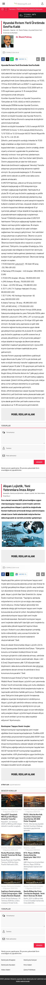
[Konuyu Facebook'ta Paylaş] (3, 59)
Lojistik (32, 848)
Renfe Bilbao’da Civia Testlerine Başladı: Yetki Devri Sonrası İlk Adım (34, 893)
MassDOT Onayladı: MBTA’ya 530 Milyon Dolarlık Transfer (9, 816)
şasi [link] (17, 758)
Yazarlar (12, 30)
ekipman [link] (39, 666)
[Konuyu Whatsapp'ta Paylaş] (12, 59)
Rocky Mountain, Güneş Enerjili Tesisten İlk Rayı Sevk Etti (11, 855)
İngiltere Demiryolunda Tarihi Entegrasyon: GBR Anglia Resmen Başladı (11, 893)
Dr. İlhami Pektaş (22, 30)
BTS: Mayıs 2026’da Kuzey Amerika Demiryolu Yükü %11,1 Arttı (32, 856)
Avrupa (3, 886)
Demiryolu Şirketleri (17, 493)
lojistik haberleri (15, 784)
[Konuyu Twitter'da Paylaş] (7, 59)
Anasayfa (6, 30)
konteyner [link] (10, 503)
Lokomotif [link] (19, 264)
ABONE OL (23, 59)
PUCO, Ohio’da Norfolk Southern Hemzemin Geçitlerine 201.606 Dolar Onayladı (33, 817)
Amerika (4, 809)
